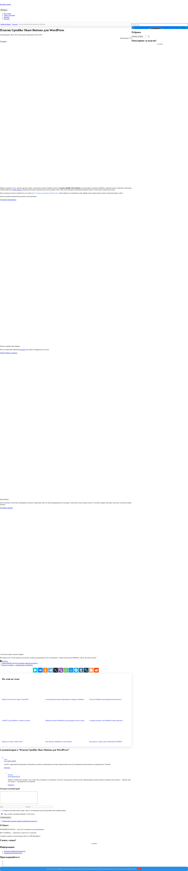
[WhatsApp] (65, 670)
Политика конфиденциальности (14, 851)
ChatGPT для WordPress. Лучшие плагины (16, 720)
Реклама (6, 19)
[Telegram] (50, 670)
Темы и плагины (9, 15)
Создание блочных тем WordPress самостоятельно (105, 720)
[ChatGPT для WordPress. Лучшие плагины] (22, 717)
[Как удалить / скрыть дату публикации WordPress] (109, 738)
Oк (139, 869)
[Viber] (60, 670)
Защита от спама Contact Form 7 (12, 741)
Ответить (7, 768)
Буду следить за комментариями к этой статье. (19, 814)
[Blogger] (91, 670)
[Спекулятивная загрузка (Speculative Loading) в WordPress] (65, 696)
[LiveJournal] (86, 670)
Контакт (6, 17)
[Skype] (76, 670)
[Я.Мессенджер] (35, 670)
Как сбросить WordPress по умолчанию (59, 741)
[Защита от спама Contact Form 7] (22, 738)
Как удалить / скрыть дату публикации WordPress (105, 741)
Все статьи (7, 13)
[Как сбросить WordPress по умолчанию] (65, 738)
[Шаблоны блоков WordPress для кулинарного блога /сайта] (65, 717)
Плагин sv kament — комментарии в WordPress (17, 665)
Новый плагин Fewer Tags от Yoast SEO (15, 699)
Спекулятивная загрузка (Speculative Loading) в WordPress (65, 699)
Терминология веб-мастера (13, 853)
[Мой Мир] (71, 670)
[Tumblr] (81, 670)
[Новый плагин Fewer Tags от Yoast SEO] (22, 696)
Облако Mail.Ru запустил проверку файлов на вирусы (20, 663)
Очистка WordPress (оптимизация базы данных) (105, 699)
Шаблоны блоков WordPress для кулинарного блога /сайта (65, 720)
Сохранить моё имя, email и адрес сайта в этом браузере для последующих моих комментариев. (34, 810)
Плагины (15, 24)
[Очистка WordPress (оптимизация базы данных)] (109, 696)
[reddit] (96, 670)
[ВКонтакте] (40, 670)
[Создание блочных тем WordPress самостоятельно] (109, 717)
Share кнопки (17, 190)
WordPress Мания (5, 24)
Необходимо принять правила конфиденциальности (19, 821)
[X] (55, 670)
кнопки (22, 349)
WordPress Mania (5, 4)
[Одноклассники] (45, 670)
